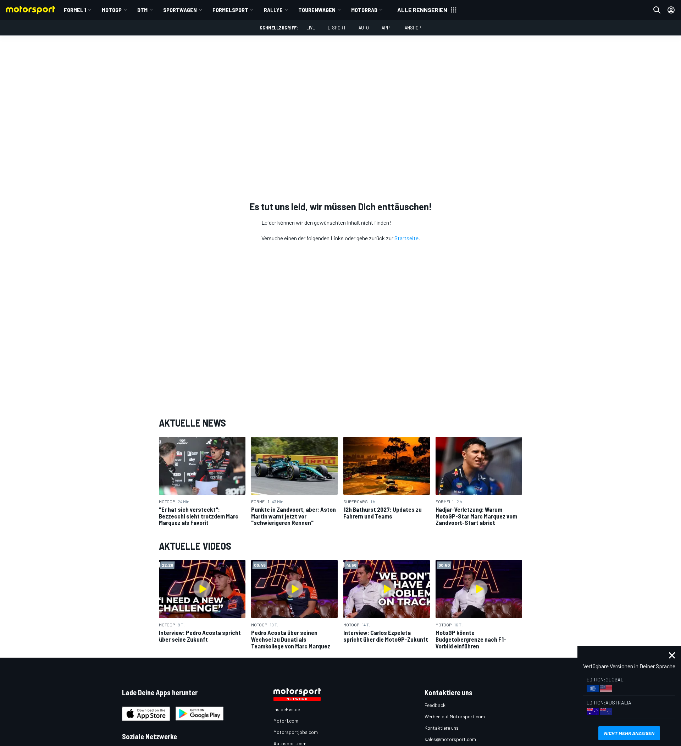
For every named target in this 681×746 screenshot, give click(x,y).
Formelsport (230, 9)
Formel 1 (75, 9)
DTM (142, 9)
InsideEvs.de (286, 709)
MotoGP (112, 9)
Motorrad (364, 9)
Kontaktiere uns (442, 728)
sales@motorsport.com (450, 739)
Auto (364, 27)
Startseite (406, 238)
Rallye (273, 9)
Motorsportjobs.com (295, 732)
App (386, 27)
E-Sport (337, 27)
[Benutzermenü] (671, 10)
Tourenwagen (317, 9)
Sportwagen (180, 9)
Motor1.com (285, 721)
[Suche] (657, 10)
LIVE (310, 27)
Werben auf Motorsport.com (455, 716)
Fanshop (412, 27)
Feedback (435, 705)
